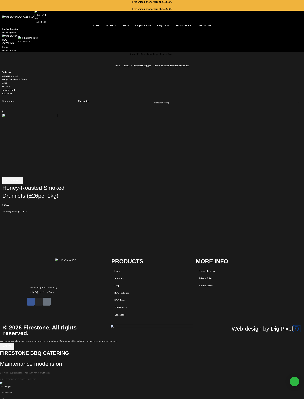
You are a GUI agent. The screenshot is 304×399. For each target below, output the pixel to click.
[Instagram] (39, 302)
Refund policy (205, 285)
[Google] (47, 302)
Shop (127, 65)
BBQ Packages (121, 292)
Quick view (6, 173)
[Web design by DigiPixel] (297, 329)
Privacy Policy (205, 278)
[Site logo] (18, 17)
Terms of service (207, 271)
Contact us (120, 314)
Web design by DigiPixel (262, 328)
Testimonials (120, 307)
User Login (5, 386)
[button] (12, 180)
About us (119, 278)
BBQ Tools (119, 300)
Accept (7, 346)
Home (117, 65)
